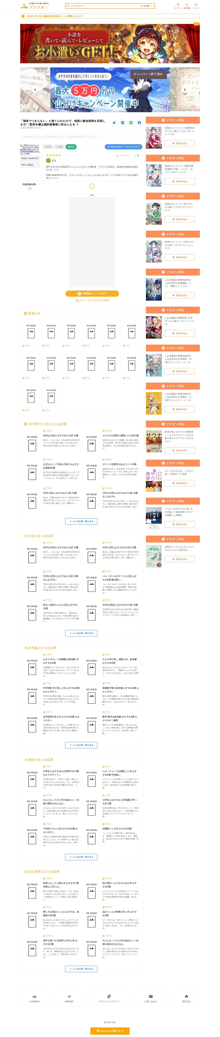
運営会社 (186, 998)
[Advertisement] (92, 241)
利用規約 (69, 998)
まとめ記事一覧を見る (81, 521)
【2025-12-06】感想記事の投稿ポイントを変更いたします (52, 16)
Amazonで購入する (110, 1031)
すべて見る (134, 313)
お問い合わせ (151, 998)
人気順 (59, 146)
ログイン (177, 6)
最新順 (71, 146)
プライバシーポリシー (108, 998)
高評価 (48, 146)
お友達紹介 (34, 998)
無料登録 (187, 6)
